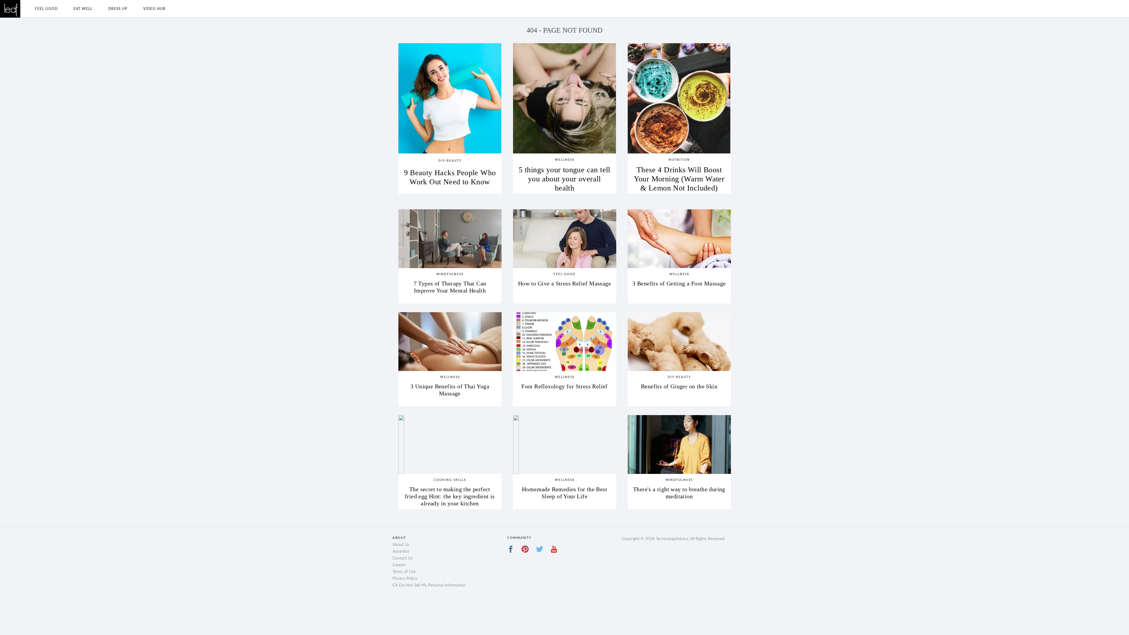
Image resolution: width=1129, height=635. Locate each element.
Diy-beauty (450, 160)
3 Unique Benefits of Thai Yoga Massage (449, 390)
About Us (401, 545)
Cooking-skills (450, 480)
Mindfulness (449, 274)
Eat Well (83, 9)
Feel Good (46, 9)
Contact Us (403, 558)
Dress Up (117, 9)
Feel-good (565, 274)
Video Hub (154, 9)
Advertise (401, 551)
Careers (399, 565)
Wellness (564, 159)
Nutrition (679, 159)
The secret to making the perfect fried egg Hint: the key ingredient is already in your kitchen (450, 493)
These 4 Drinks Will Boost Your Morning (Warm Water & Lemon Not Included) (679, 177)
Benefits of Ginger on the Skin (679, 386)
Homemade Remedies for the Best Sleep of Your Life (564, 492)
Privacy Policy (405, 578)
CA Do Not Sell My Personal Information (429, 585)
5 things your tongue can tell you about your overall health (564, 177)
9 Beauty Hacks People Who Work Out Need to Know (450, 177)
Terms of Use (404, 572)
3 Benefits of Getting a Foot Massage (679, 283)
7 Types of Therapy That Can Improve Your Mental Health (450, 287)
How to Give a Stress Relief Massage (564, 283)
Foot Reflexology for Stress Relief (564, 386)
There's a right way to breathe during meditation (679, 492)
